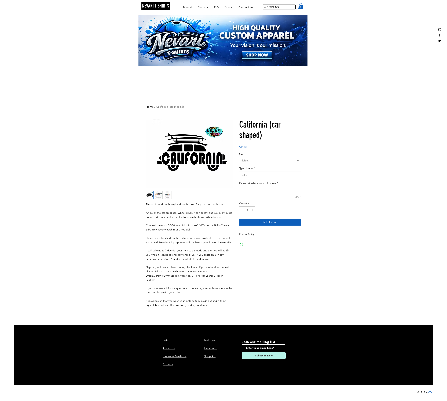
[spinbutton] (247, 210)
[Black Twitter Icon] (439, 40)
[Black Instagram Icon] (439, 29)
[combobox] (270, 160)
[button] (300, 6)
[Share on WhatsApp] (241, 245)
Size (242, 153)
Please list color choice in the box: (258, 182)
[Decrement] (242, 210)
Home (150, 106)
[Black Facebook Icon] (439, 35)
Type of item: (247, 168)
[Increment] (252, 210)
